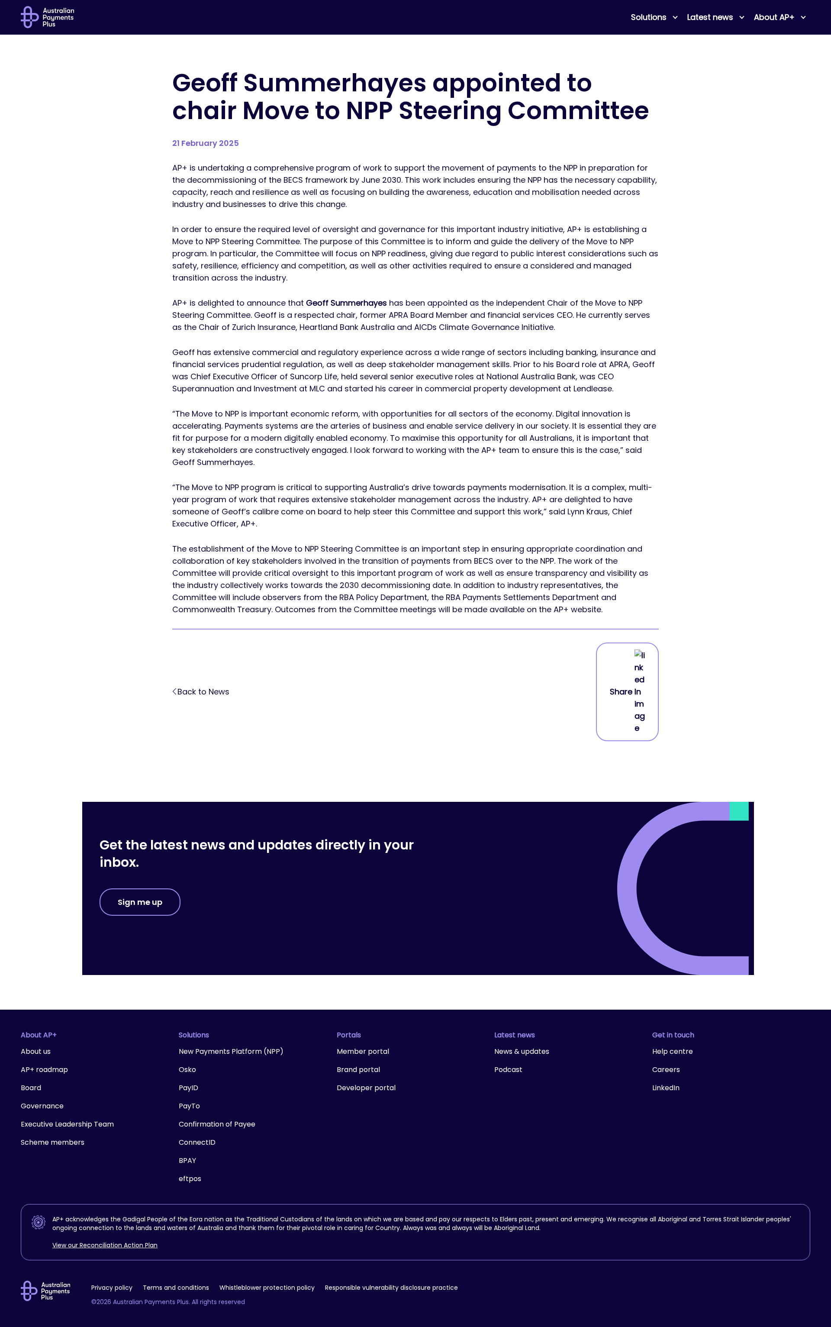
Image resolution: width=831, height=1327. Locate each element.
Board (31, 1088)
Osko (187, 1070)
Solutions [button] (649, 17)
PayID (188, 1088)
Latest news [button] (710, 17)
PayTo (189, 1106)
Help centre (672, 1051)
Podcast (508, 1070)
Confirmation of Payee (217, 1124)
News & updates (521, 1051)
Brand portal (358, 1070)
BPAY (187, 1161)
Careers (666, 1070)
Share (621, 691)
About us (36, 1051)
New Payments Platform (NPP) (231, 1051)
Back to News (203, 691)
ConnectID (197, 1142)
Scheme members (52, 1142)
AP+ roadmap (44, 1070)
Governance (42, 1106)
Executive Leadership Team (67, 1124)
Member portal (363, 1051)
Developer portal (366, 1088)
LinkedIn (666, 1088)
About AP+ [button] (774, 17)
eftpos (190, 1179)
